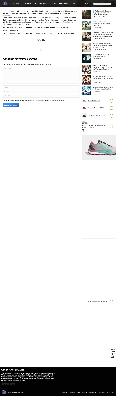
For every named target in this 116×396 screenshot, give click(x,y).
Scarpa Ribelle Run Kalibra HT (98, 301)
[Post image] (86, 14)
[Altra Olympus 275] (84, 101)
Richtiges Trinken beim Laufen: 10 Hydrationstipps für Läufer (103, 88)
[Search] (109, 4)
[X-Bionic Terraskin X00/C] (84, 107)
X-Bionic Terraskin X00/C (96, 108)
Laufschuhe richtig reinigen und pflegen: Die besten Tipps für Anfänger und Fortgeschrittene (103, 34)
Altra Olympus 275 (94, 101)
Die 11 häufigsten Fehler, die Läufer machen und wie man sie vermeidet (103, 78)
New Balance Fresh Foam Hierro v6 (97, 126)
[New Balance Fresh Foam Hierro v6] (85, 126)
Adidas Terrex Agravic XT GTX (113, 353)
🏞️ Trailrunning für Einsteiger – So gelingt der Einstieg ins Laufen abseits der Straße (103, 12)
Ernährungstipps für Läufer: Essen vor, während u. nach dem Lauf (101, 23)
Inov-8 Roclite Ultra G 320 (96, 116)
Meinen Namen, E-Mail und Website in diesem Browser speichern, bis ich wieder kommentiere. (34, 100)
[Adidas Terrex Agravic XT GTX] (95, 353)
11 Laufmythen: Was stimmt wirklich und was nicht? (101, 55)
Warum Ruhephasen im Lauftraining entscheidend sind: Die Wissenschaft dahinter (103, 67)
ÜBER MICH (17, 380)
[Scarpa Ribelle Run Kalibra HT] (84, 301)
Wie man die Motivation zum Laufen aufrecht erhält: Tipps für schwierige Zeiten (103, 45)
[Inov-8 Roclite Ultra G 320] (84, 115)
